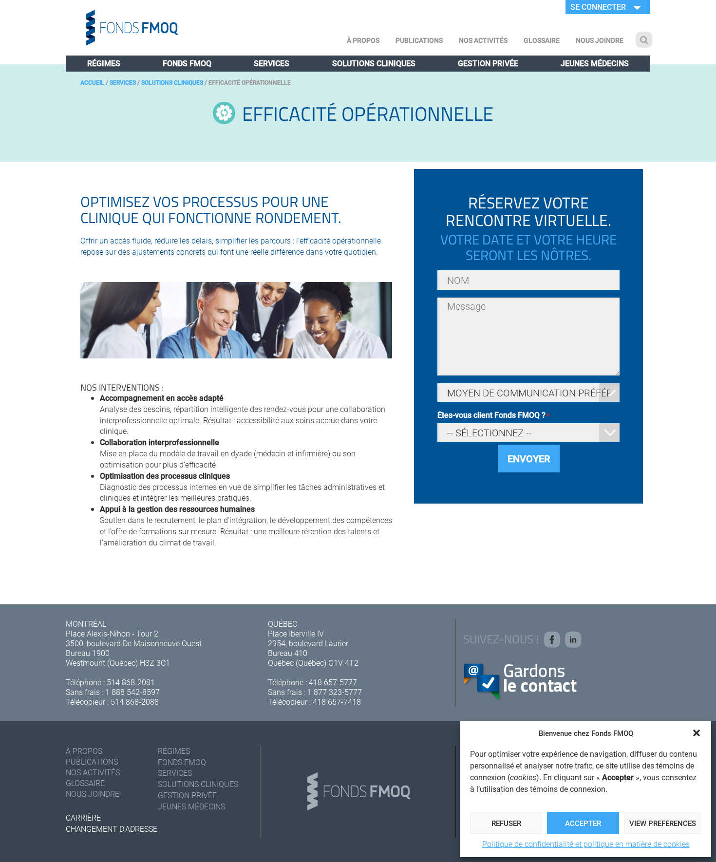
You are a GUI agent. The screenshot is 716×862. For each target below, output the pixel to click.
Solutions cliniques (373, 63)
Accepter (583, 823)
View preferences (662, 823)
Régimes (103, 63)
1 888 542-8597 (132, 692)
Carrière (83, 817)
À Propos (363, 40)
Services (271, 63)
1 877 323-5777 (334, 692)
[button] (696, 733)
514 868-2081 (131, 682)
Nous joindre (599, 40)
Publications (419, 40)
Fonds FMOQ (187, 63)
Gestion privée (488, 63)
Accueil (92, 82)
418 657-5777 (333, 682)
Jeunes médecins (595, 63)
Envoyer (529, 458)
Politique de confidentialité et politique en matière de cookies (586, 844)
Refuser (506, 823)
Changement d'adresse (111, 829)
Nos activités (483, 40)
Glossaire (542, 40)
